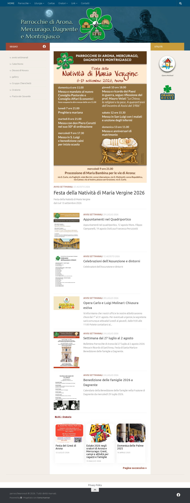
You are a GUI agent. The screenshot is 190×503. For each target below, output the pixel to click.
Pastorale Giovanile (21, 96)
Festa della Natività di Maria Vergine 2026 (99, 192)
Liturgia (38, 3)
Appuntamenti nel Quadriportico (107, 219)
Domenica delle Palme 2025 (130, 447)
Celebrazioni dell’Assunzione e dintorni (111, 261)
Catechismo (17, 64)
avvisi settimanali (63, 187)
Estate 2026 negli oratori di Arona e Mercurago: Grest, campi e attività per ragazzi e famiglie (97, 451)
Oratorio (16, 90)
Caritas (51, 3)
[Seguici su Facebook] (44, 46)
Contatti (85, 3)
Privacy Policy (95, 485)
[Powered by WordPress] (21, 498)
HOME (11, 3)
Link (73, 3)
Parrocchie (23, 3)
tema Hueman (44, 498)
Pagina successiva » (135, 467)
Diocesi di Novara (20, 70)
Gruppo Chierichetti (21, 83)
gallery (15, 77)
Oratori (62, 3)
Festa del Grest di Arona (66, 447)
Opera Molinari (167, 75)
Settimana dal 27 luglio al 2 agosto (108, 338)
